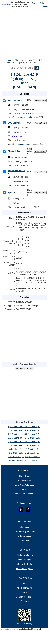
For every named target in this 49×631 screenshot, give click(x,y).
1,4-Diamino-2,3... (32, 438)
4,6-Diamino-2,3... (16, 457)
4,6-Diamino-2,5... (16, 427)
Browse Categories (24, 569)
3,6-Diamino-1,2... (32, 434)
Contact (24, 583)
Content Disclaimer (24, 597)
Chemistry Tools (24, 564)
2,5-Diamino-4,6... (32, 427)
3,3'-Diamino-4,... (32, 460)
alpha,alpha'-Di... (16, 449)
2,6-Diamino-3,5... (16, 438)
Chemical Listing (22, 60)
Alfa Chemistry (15, 100)
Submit (43, 3)
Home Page (24, 476)
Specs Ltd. (13, 192)
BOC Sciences (14, 123)
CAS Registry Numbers (24, 531)
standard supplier (25, 117)
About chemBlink (24, 588)
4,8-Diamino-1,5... (32, 449)
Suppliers (24, 540)
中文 (45, 6)
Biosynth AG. (14, 151)
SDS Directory (24, 536)
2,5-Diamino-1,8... (32, 445)
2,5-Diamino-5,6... (16, 430)
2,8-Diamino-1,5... (32, 442)
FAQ (24, 592)
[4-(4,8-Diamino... (16, 460)
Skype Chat (16, 136)
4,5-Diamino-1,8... (15, 453)
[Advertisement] (24, 32)
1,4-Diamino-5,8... (16, 442)
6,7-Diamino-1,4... (32, 430)
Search (35, 3)
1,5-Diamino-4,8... (16, 445)
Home (8, 60)
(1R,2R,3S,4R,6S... (32, 453)
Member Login (24, 560)
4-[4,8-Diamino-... (32, 457)
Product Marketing (24, 555)
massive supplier (25, 144)
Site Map (25, 601)
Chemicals (24, 527)
